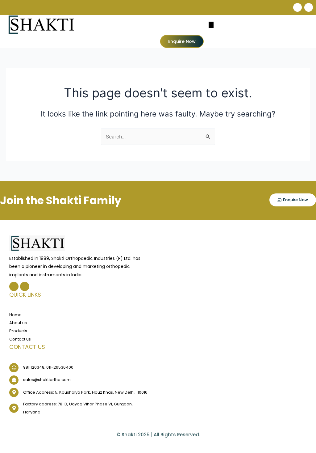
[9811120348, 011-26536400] (14, 367)
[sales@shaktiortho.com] (14, 380)
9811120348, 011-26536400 (48, 367)
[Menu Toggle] (211, 25)
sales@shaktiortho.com (47, 380)
